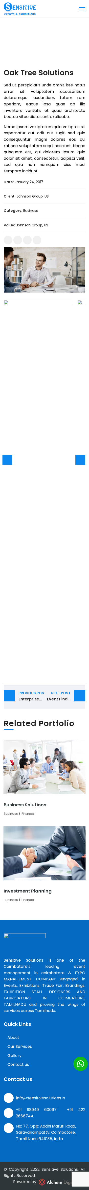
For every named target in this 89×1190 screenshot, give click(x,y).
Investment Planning (28, 891)
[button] (80, 1064)
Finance (28, 813)
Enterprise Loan (31, 696)
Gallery (14, 1055)
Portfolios (26, 38)
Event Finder (59, 696)
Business (30, 210)
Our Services (19, 1046)
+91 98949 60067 (36, 1109)
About (13, 1037)
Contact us (18, 1064)
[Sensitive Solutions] (20, 8)
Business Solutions (25, 805)
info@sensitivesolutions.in (40, 1098)
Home (10, 38)
